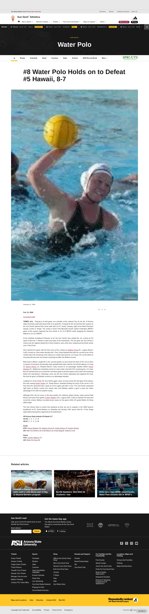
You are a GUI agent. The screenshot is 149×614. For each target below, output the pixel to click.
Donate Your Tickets (18, 573)
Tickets (55, 22)
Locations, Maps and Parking (125, 555)
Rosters (35, 561)
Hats (55, 578)
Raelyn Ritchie (31, 367)
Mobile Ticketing (17, 579)
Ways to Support (89, 22)
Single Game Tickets (18, 564)
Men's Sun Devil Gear (61, 563)
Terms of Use (57, 610)
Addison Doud (73, 350)
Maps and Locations (19, 600)
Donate (77, 558)
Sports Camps (101, 563)
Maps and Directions (124, 566)
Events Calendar (38, 575)
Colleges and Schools (123, 11)
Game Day (36, 578)
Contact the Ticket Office (20, 582)
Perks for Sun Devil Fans (105, 569)
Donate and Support (82, 554)
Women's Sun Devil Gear (62, 566)
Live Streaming (37, 581)
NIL (75, 564)
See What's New (59, 584)
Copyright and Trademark (20, 610)
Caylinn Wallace (51, 398)
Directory (39, 600)
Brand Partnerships (81, 561)
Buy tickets (125, 22)
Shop (135, 22)
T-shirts (56, 575)
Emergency (68, 610)
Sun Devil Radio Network (41, 584)
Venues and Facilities (124, 560)
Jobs (31, 600)
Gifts (55, 581)
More (104, 58)
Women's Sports (42, 22)
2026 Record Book (91, 58)
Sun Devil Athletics (28, 17)
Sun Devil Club (79, 567)
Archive (75, 58)
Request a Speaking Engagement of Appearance (103, 581)
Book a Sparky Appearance (101, 573)
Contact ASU (51, 600)
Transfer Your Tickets (18, 570)
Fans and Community (70, 22)
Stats (65, 58)
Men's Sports (26, 22)
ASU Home (102, 11)
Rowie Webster (33, 428)
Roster (22, 58)
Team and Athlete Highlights (38, 571)
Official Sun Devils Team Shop (62, 559)
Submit (36, 531)
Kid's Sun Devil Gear (60, 569)
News (44, 58)
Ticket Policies (16, 567)
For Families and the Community (103, 555)
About (102, 22)
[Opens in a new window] (123, 600)
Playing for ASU (38, 587)
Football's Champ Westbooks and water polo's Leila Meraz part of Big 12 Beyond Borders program (30, 492)
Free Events (100, 560)
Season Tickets (16, 561)
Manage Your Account (19, 576)
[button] (146, 27)
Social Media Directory (40, 590)
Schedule (33, 58)
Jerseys (56, 572)
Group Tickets (16, 558)
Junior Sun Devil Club (103, 566)
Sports (34, 554)
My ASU (111, 11)
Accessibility (36, 610)
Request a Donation (103, 577)
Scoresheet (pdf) (29, 317)
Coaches (54, 58)
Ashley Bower (40, 383)
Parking (119, 563)
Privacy (46, 610)
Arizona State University (34, 11)
